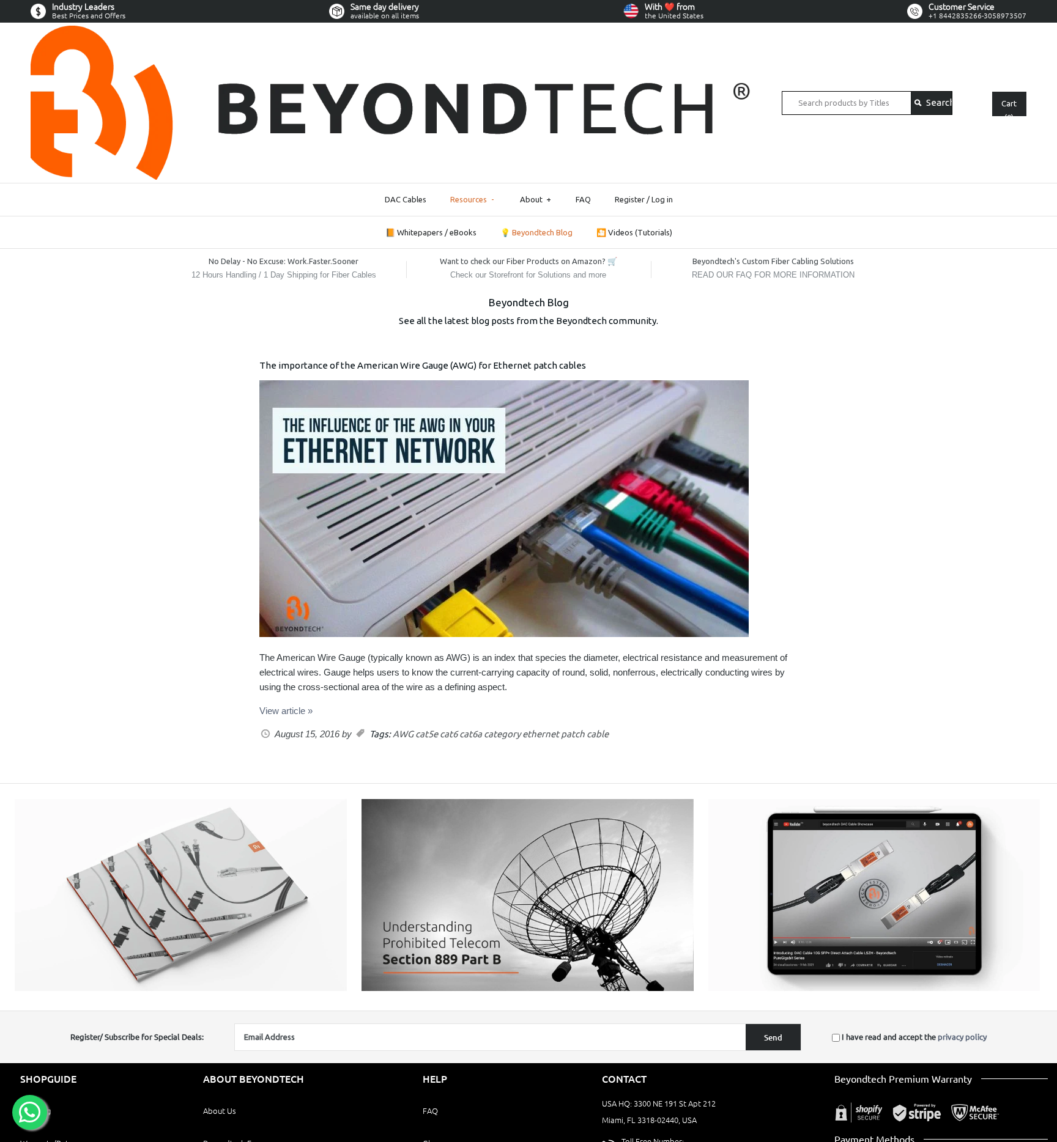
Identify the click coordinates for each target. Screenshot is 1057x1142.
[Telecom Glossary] (528, 988)
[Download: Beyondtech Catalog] (181, 988)
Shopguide (48, 1079)
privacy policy (962, 1037)
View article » (286, 710)
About (535, 199)
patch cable (585, 734)
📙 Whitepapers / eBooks (431, 232)
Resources (472, 199)
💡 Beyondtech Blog (536, 232)
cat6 (449, 734)
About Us (219, 1111)
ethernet (540, 734)
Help (435, 1079)
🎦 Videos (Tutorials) (634, 232)
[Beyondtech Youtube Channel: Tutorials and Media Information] (874, 988)
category (502, 734)
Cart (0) (1009, 107)
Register (630, 199)
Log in (662, 199)
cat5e (426, 734)
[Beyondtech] (391, 33)
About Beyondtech (253, 1079)
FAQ (583, 199)
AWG (403, 734)
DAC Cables (405, 199)
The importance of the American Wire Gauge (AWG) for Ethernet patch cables (422, 365)
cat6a (470, 734)
